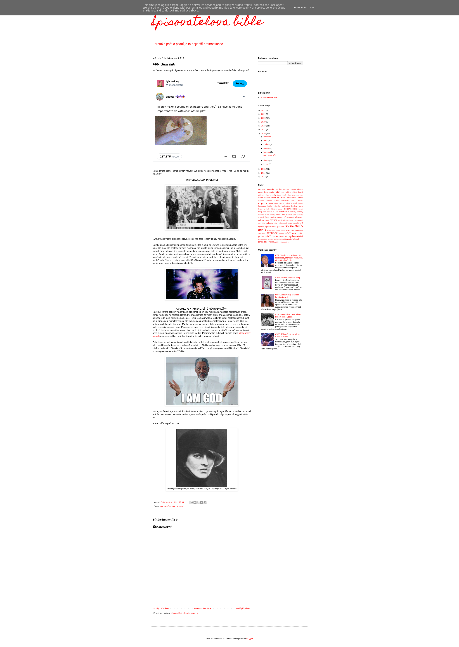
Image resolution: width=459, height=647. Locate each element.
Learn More (300, 7)
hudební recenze (265, 200)
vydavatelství (296, 236)
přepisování (289, 217)
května (267, 144)
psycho (273, 220)
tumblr (281, 233)
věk (286, 236)
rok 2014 (261, 223)
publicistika (282, 220)
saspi (290, 223)
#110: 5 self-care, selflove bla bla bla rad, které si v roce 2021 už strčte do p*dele (289, 257)
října (266, 141)
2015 (263, 169)
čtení (267, 195)
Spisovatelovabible (269, 97)
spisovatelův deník (167, 506)
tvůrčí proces (272, 236)
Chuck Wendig (297, 200)
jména (281, 203)
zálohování (287, 239)
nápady (300, 212)
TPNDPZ (261, 233)
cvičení (294, 192)
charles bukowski (281, 200)
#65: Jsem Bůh (269, 155)
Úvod (281, 236)
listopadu (268, 137)
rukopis (269, 223)
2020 (263, 118)
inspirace (263, 203)
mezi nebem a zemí (270, 212)
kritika (270, 206)
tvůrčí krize (290, 233)
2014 (263, 173)
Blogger (249, 638)
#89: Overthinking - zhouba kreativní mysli (287, 296)
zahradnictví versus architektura (270, 239)
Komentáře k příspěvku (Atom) (184, 613)
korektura (262, 206)
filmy (289, 195)
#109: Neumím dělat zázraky (287, 277)
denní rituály (282, 195)
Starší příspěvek (242, 608)
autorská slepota (289, 189)
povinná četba (263, 217)
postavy (300, 214)
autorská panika (274, 189)
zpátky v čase (279, 242)
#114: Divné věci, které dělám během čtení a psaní (288, 315)
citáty (278, 192)
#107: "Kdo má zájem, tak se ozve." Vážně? (287, 335)
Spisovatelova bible (207, 22)
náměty (293, 212)
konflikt (300, 203)
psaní (267, 220)
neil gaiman (287, 214)
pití (295, 214)
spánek (261, 227)
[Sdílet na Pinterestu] (205, 502)
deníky (273, 195)
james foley (273, 203)
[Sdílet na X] (198, 502)
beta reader (269, 192)
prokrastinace (277, 217)
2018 (263, 126)
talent (278, 230)
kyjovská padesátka (282, 206)
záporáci (296, 239)
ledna (266, 164)
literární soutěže (291, 209)
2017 (263, 129)
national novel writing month (269, 214)
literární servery (277, 209)
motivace (284, 211)
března (267, 152)
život (287, 242)
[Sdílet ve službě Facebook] (201, 502)
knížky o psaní (291, 203)
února (266, 160)
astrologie (261, 189)
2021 (263, 114)
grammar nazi (297, 195)
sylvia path (271, 230)
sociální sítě (298, 223)
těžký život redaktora (294, 230)
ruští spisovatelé (280, 223)
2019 (263, 122)
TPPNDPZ (180, 506)
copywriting (286, 192)
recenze (290, 220)
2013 (263, 177)
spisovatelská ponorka (274, 227)
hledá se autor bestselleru (283, 197)
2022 (263, 110)
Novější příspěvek (161, 608)
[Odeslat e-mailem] (191, 502)
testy (283, 230)
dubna (266, 148)
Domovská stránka (202, 608)
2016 (263, 133)
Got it (313, 7)
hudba (300, 198)
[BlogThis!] (195, 502)
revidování (298, 220)
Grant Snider (264, 198)
